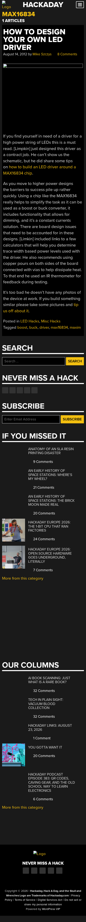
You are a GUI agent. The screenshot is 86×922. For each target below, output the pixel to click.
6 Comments (42, 799)
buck (33, 327)
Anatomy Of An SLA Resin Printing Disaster (51, 451)
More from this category (22, 578)
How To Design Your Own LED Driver (34, 39)
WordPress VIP (51, 909)
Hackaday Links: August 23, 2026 (50, 727)
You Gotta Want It (45, 747)
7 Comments (42, 570)
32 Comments (43, 691)
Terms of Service (25, 900)
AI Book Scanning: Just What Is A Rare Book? (49, 680)
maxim (75, 327)
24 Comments (43, 539)
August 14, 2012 (15, 54)
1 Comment (41, 738)
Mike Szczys (42, 54)
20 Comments (43, 513)
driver (44, 327)
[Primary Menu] (80, 4)
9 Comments (42, 462)
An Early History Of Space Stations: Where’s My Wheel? (50, 474)
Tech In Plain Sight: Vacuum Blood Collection (45, 704)
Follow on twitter (12, 390)
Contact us (34, 390)
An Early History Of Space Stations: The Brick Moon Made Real (51, 500)
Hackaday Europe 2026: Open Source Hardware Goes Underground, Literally (50, 555)
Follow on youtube (20, 390)
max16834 (59, 327)
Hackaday (43, 4)
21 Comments (43, 487)
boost (22, 327)
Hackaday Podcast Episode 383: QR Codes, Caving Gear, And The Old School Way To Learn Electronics (51, 782)
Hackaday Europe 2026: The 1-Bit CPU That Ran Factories (49, 526)
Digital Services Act (50, 900)
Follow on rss (27, 390)
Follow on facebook (5, 390)
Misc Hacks (51, 321)
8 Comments (67, 54)
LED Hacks (29, 321)
